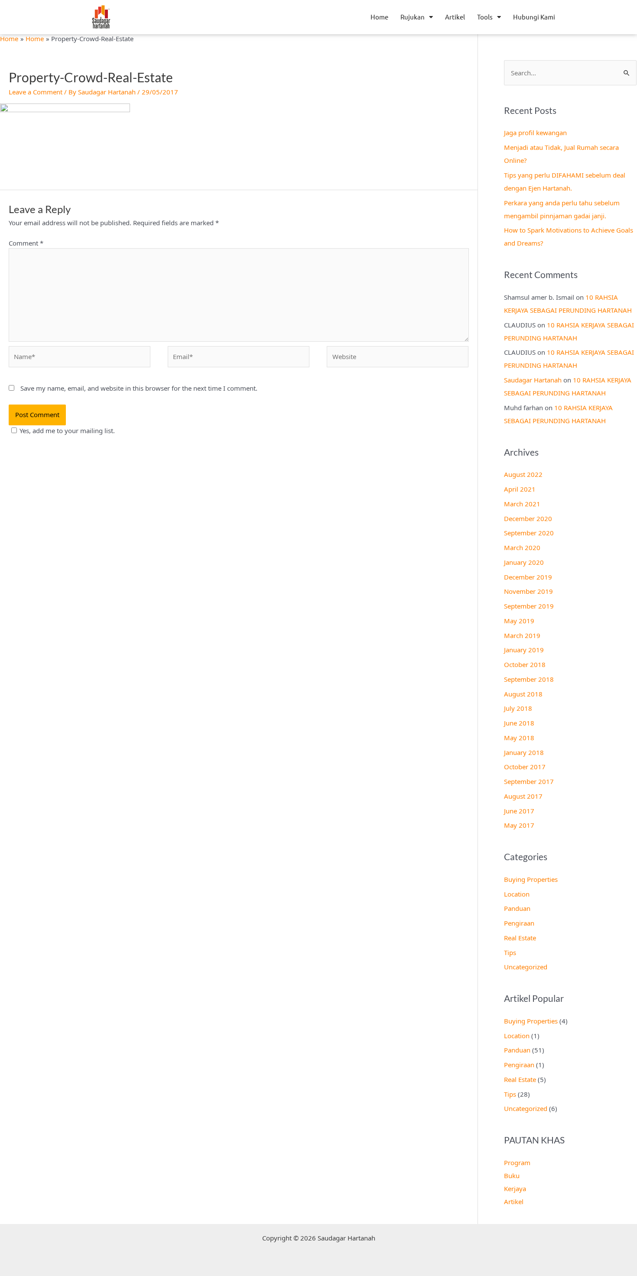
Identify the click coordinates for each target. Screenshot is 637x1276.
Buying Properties (531, 879)
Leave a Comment (35, 91)
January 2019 (524, 649)
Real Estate (520, 937)
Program (517, 1162)
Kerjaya (515, 1188)
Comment (26, 243)
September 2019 (529, 606)
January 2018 (524, 752)
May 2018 (519, 737)
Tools (485, 17)
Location (517, 894)
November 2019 (528, 591)
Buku (512, 1175)
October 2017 (525, 766)
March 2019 (522, 635)
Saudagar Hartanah (533, 380)
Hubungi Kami (534, 17)
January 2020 (524, 562)
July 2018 (518, 708)
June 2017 (519, 810)
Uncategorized (525, 966)
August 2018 (523, 694)
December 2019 (528, 577)
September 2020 (529, 532)
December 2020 (528, 518)
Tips (510, 952)
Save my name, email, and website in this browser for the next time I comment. (138, 388)
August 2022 (523, 474)
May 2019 (519, 620)
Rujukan (412, 17)
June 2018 (519, 723)
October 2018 (525, 664)
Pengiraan (519, 923)
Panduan (517, 908)
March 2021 (522, 503)
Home (379, 17)
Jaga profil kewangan (535, 132)
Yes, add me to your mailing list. (67, 430)
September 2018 (529, 679)
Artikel (455, 17)
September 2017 (529, 781)
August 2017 (523, 796)
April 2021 (520, 489)
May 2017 (519, 825)
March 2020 (522, 547)
